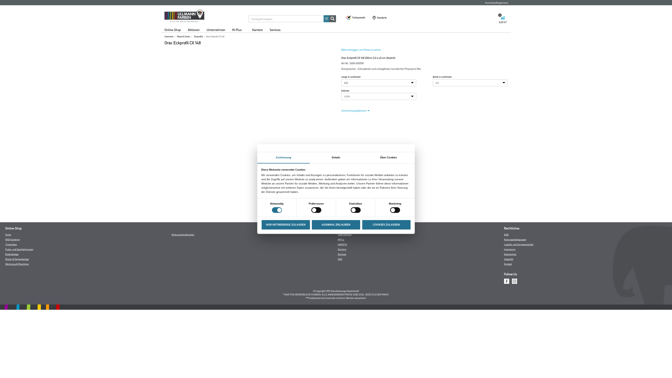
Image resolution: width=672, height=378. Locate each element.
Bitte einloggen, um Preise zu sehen (361, 49)
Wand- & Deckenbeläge (17, 259)
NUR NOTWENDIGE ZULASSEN (286, 224)
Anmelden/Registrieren (496, 2)
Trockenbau (11, 244)
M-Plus (237, 29)
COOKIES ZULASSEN (386, 224)
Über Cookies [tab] (388, 157)
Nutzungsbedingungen (515, 239)
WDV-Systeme (12, 239)
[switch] (317, 210)
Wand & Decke (183, 36)
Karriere (257, 29)
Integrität (508, 259)
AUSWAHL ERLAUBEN (336, 224)
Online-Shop (172, 29)
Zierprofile (198, 36)
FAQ (340, 259)
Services (275, 29)
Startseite (168, 36)
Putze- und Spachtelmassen (19, 249)
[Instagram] (514, 280)
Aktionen (194, 29)
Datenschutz (510, 254)
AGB (506, 234)
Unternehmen (216, 29)
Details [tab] (336, 157)
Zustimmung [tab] (283, 157)
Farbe (8, 234)
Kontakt (508, 263)
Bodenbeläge (12, 254)
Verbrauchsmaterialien (183, 234)
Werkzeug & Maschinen (17, 263)
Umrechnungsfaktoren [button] (353, 110)
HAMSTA (342, 244)
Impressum (510, 249)
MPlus (341, 239)
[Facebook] (506, 280)
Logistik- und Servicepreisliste (518, 244)
